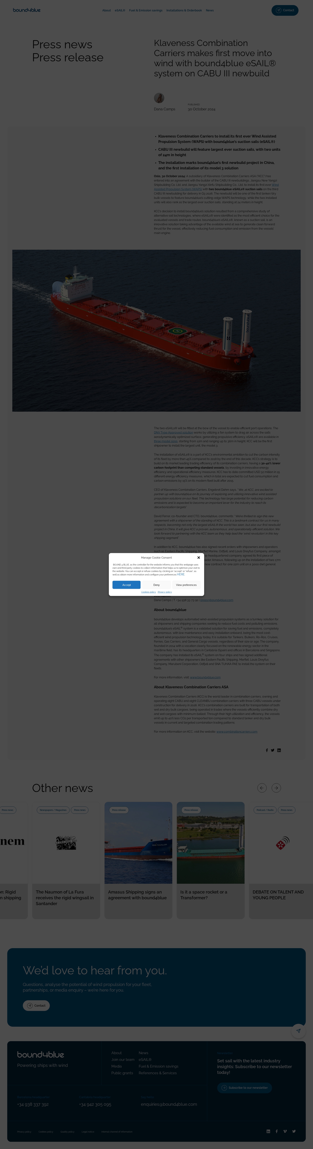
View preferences (186, 584)
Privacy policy (165, 592)
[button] (199, 557)
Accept (126, 584)
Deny (156, 584)
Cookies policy (148, 592)
